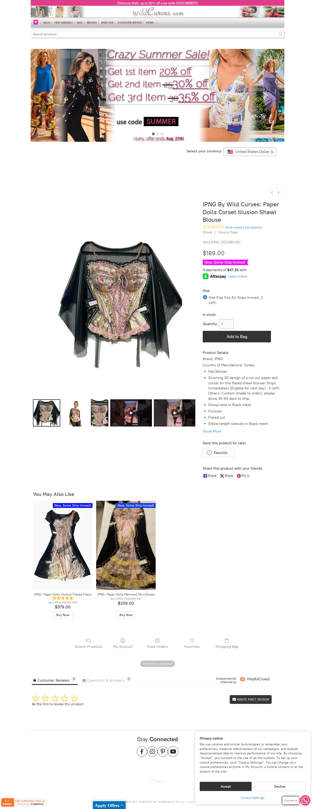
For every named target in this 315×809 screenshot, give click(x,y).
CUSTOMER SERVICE (130, 22)
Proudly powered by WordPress (150, 801)
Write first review (252, 699)
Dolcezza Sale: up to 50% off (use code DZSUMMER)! (157, 2)
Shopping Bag (226, 646)
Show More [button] (212, 431)
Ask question (253, 227)
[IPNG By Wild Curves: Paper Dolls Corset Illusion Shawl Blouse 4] (174, 413)
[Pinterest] (163, 754)
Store (207, 232)
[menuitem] (272, 192)
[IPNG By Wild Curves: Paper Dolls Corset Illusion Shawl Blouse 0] (46, 413)
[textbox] (250, 151)
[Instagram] (152, 754)
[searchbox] (157, 34)
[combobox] (249, 151)
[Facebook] (142, 754)
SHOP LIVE (107, 22)
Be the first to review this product (57, 704)
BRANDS (92, 22)
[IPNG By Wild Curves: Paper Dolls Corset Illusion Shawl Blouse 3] (131, 413)
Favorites (192, 646)
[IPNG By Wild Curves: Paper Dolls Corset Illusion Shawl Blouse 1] (75, 413)
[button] (218, 452)
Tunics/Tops (228, 232)
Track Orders (157, 646)
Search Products (88, 646)
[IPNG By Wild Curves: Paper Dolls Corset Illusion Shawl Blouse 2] (99, 413)
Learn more (237, 276)
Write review (233, 227)
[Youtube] (173, 754)
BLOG (47, 22)
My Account (123, 646)
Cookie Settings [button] (252, 798)
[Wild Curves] (36, 21)
